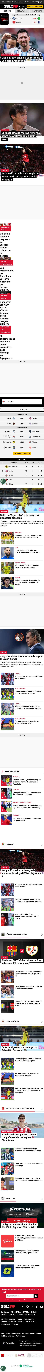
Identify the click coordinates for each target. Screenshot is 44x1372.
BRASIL (26, 1312)
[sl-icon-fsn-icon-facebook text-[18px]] (23, 1306)
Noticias (7, 11)
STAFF (19, 1319)
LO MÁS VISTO (37, 11)
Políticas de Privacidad (31, 1333)
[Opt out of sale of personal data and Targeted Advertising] (3, 1368)
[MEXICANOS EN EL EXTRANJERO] (42, 1109)
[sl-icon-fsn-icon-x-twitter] (32, 1306)
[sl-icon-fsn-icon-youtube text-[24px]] (41, 1306)
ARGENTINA (16, 1312)
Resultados (22, 11)
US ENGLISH (30, 1315)
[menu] (2, 6)
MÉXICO (13, 1315)
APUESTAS (30, 1322)
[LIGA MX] (42, 845)
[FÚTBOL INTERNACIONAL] (42, 935)
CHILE (33, 1312)
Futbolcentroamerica (9, 1324)
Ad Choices (20, 1336)
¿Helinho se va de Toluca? (20, 2)
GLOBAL (4, 1315)
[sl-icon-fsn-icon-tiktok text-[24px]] (37, 1306)
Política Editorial (7, 1336)
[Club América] (42, 1022)
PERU (20, 1315)
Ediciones (5, 1312)
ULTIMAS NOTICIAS (23, 8)
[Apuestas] (42, 1199)
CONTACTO (29, 1319)
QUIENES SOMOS (8, 1319)
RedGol (21, 1322)
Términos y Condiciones (31, 1300)
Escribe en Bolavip (8, 1322)
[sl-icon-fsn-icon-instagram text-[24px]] (27, 1306)
